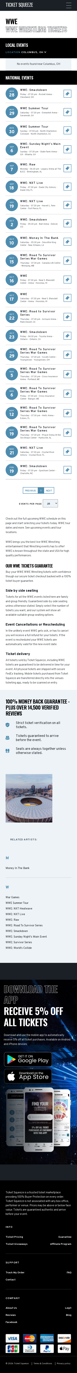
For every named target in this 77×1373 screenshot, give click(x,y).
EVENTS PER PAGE (31, 504)
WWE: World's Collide (19, 948)
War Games (12, 897)
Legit (68, 1308)
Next (49, 490)
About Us (11, 1308)
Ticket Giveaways (16, 1244)
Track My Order (15, 1272)
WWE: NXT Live (15, 914)
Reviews (11, 1315)
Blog (68, 1315)
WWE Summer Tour (17, 903)
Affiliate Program (60, 1244)
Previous (30, 490)
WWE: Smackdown (17, 931)
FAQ (69, 1272)
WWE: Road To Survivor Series (24, 925)
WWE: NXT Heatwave (19, 908)
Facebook (11, 1322)
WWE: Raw (12, 920)
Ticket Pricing (14, 1237)
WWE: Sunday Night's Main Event (26, 937)
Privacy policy (63, 1363)
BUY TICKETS (67, 94)
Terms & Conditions (42, 1363)
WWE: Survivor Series (19, 942)
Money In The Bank (17, 868)
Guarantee (64, 1237)
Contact (11, 1279)
